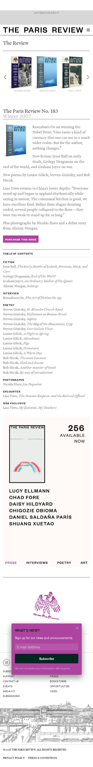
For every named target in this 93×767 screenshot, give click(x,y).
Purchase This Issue (21, 239)
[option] (21, 74)
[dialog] (46, 652)
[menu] (88, 30)
